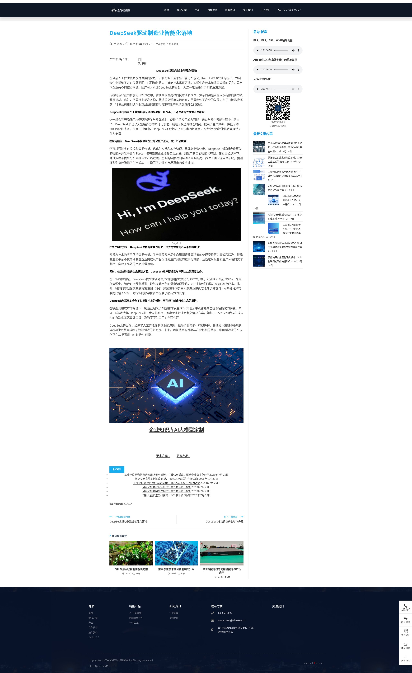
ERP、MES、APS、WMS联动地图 (273, 40)
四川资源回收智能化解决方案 (131, 569)
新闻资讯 (230, 10)
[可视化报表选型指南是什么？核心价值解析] (259, 217)
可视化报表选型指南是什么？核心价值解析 (166, 495)
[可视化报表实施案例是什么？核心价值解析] (273, 199)
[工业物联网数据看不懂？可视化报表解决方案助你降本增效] (273, 228)
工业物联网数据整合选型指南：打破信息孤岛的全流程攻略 (166, 483)
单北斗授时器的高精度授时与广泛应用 (221, 570)
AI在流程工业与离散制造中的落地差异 (275, 59)
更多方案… (163, 456)
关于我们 (248, 10)
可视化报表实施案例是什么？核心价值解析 (166, 491)
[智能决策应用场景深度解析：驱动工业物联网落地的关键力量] (259, 246)
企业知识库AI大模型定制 (176, 429)
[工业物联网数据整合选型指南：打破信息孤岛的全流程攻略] (259, 175)
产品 (197, 10)
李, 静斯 (118, 44)
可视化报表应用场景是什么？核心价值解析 (166, 487)
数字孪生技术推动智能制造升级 (176, 569)
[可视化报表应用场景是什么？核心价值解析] (259, 189)
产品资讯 (160, 44)
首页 (166, 10)
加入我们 (265, 10)
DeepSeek (128, 504)
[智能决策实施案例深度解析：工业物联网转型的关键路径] (259, 260)
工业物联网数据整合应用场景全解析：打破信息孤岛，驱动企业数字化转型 (166, 474)
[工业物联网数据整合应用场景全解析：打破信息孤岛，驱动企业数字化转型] (259, 146)
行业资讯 (173, 44)
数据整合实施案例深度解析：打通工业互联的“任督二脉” (167, 478)
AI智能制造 (118, 504)
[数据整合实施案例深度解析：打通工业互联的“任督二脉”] (259, 160)
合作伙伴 (212, 10)
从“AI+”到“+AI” (262, 79)
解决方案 (182, 10)
